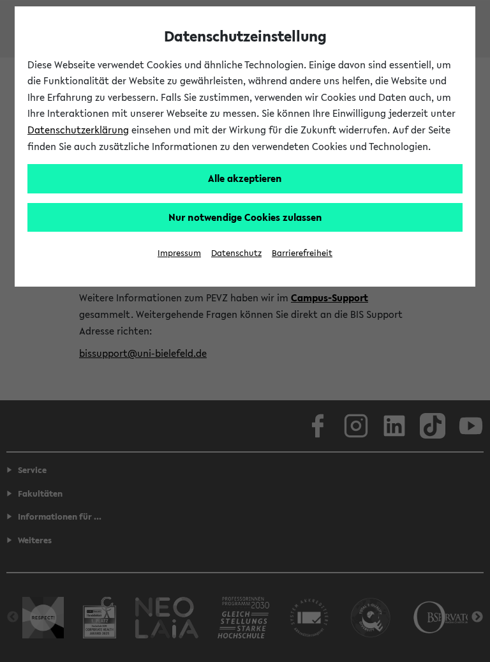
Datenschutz (236, 253)
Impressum (179, 253)
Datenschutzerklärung (78, 130)
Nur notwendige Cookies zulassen (245, 217)
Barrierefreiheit (302, 253)
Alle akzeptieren (245, 178)
